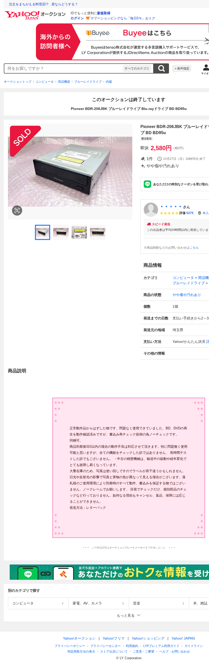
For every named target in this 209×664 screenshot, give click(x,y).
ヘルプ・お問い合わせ (174, 651)
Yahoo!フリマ (114, 638)
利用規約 (132, 646)
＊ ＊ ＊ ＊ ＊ (171, 207)
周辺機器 (64, 81)
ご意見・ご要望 (143, 651)
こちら (194, 247)
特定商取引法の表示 (81, 651)
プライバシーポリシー (70, 646)
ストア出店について (114, 651)
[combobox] (63, 68)
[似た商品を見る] (17, 210)
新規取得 (103, 13)
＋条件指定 (181, 68)
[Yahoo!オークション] (36, 12)
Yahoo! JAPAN (183, 638)
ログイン (77, 18)
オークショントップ (17, 81)
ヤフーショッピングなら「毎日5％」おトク (122, 18)
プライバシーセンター (105, 646)
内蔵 (109, 81)
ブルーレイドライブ (88, 81)
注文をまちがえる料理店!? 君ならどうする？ (43, 4)
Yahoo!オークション (79, 638)
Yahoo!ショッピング (148, 638)
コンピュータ (44, 81)
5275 (189, 213)
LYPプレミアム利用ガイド (161, 646)
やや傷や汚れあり (187, 295)
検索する (161, 68)
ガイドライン (194, 646)
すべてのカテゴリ (137, 68)
